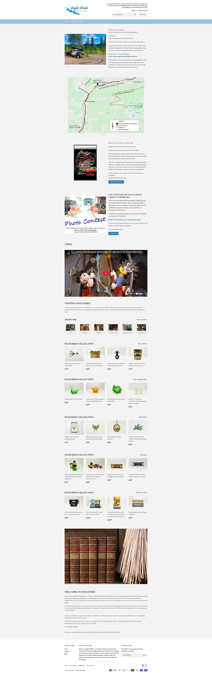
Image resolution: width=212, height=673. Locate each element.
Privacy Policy (73, 665)
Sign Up (144, 655)
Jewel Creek (71, 670)
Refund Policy (81, 665)
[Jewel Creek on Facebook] (143, 665)
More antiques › (142, 344)
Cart (144, 14)
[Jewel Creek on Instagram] (146, 665)
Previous (68, 105)
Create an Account (142, 10)
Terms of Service (90, 665)
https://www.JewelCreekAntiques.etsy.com (122, 56)
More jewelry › (143, 417)
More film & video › (141, 492)
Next (144, 105)
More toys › (144, 455)
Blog (80, 21)
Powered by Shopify (80, 670)
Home (66, 21)
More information (116, 182)
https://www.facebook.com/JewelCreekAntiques (124, 220)
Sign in (133, 10)
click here (113, 233)
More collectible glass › (140, 379)
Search (66, 665)
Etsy (76, 627)
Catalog (73, 21)
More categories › (142, 319)
